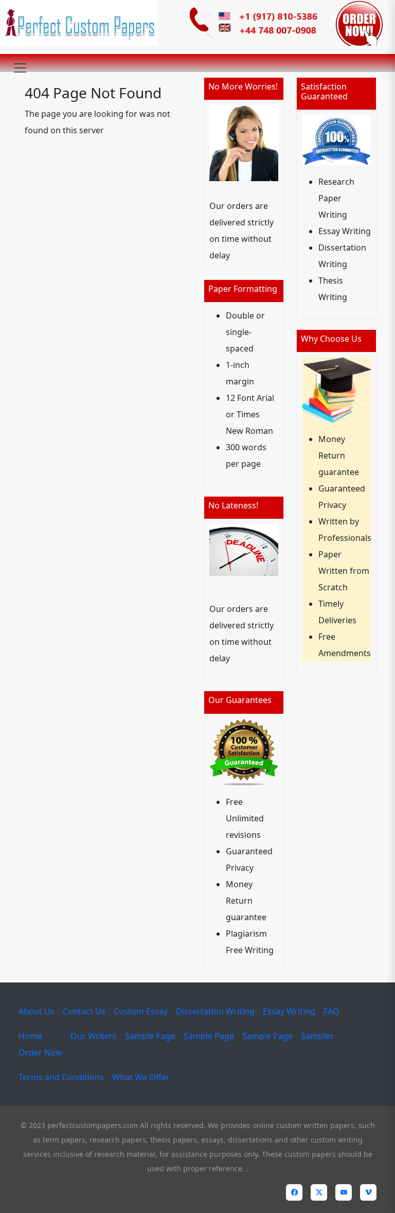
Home (30, 1036)
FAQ (331, 1011)
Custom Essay (141, 1011)
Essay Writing (289, 1011)
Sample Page (150, 1036)
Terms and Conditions (61, 1077)
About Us (37, 1011)
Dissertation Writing (215, 1011)
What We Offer (141, 1077)
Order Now (40, 1052)
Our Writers (93, 1036)
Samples (317, 1036)
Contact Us (84, 1011)
